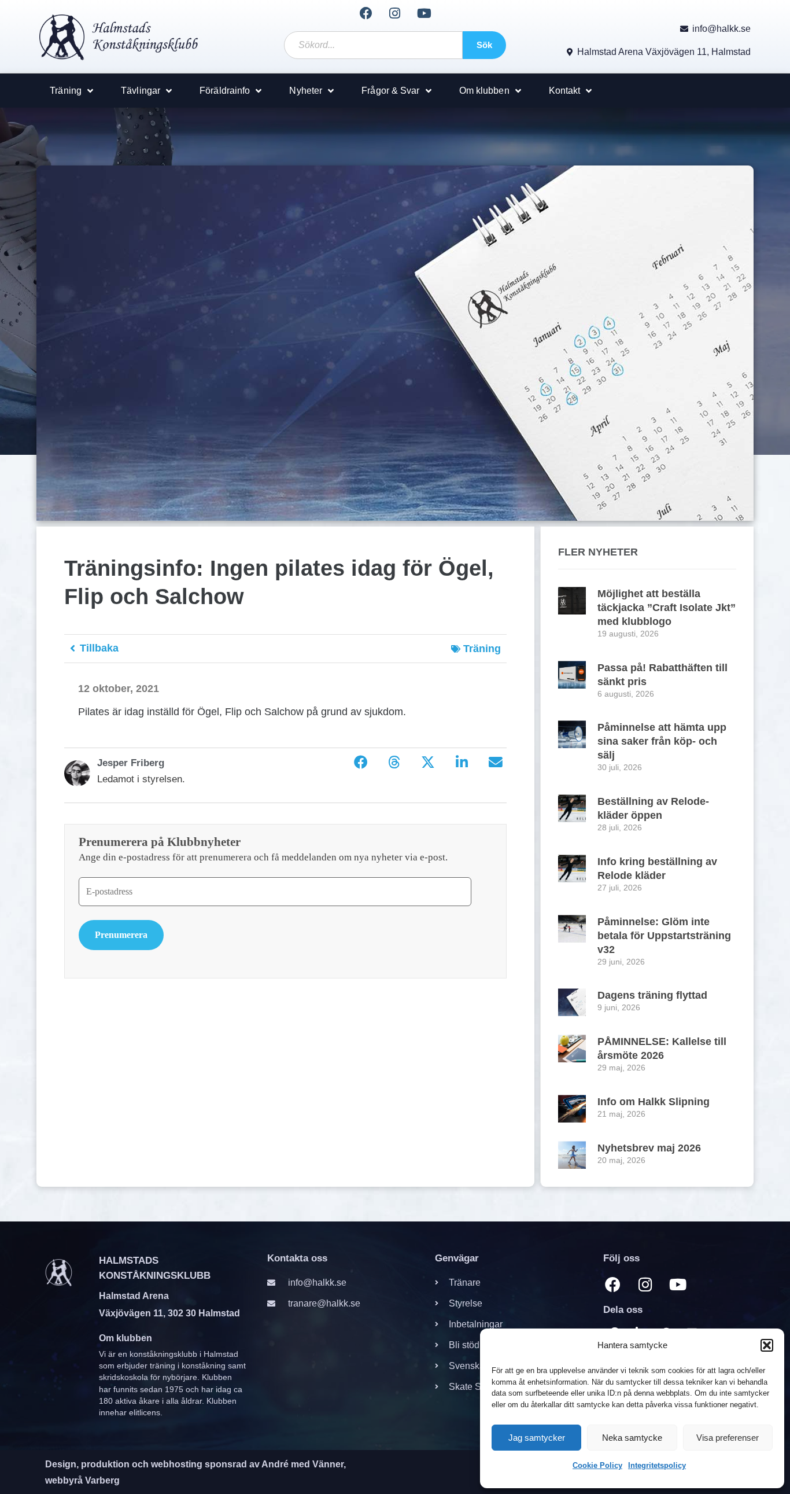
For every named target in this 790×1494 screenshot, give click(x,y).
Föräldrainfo (225, 90)
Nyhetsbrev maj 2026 (649, 1148)
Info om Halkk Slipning (653, 1101)
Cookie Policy (597, 1465)
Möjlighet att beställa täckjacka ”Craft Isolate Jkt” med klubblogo (666, 607)
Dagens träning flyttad (652, 995)
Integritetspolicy (657, 1465)
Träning (66, 90)
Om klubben (484, 90)
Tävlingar (140, 90)
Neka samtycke (632, 1438)
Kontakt (565, 90)
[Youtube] (423, 13)
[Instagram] (395, 13)
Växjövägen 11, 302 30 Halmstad (169, 1313)
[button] (767, 1345)
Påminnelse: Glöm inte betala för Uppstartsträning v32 (664, 935)
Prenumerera (121, 935)
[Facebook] (365, 13)
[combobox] (373, 45)
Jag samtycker (536, 1438)
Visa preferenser (727, 1438)
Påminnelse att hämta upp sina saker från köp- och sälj (661, 741)
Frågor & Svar (390, 90)
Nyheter (305, 90)
